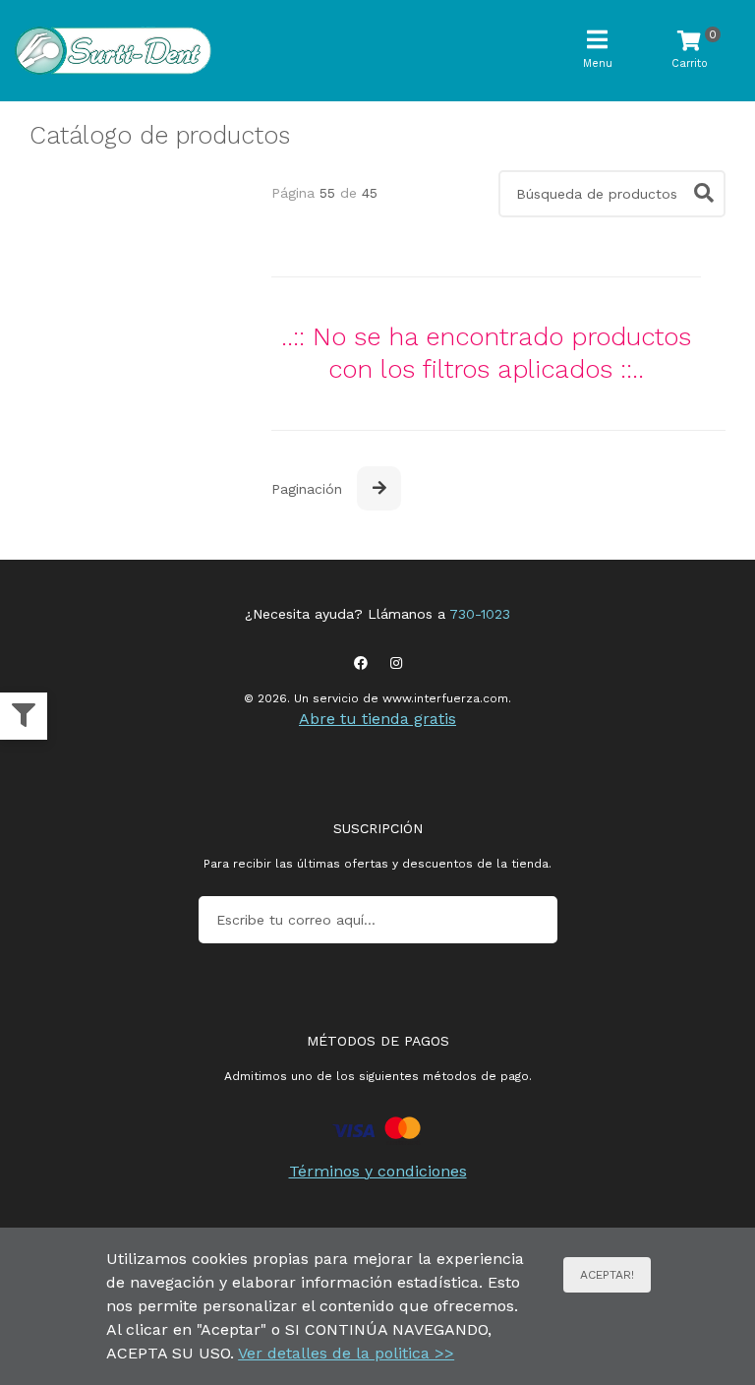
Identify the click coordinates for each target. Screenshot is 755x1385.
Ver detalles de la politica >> (346, 1353)
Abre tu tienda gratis (377, 718)
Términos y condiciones (378, 1171)
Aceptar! (607, 1275)
